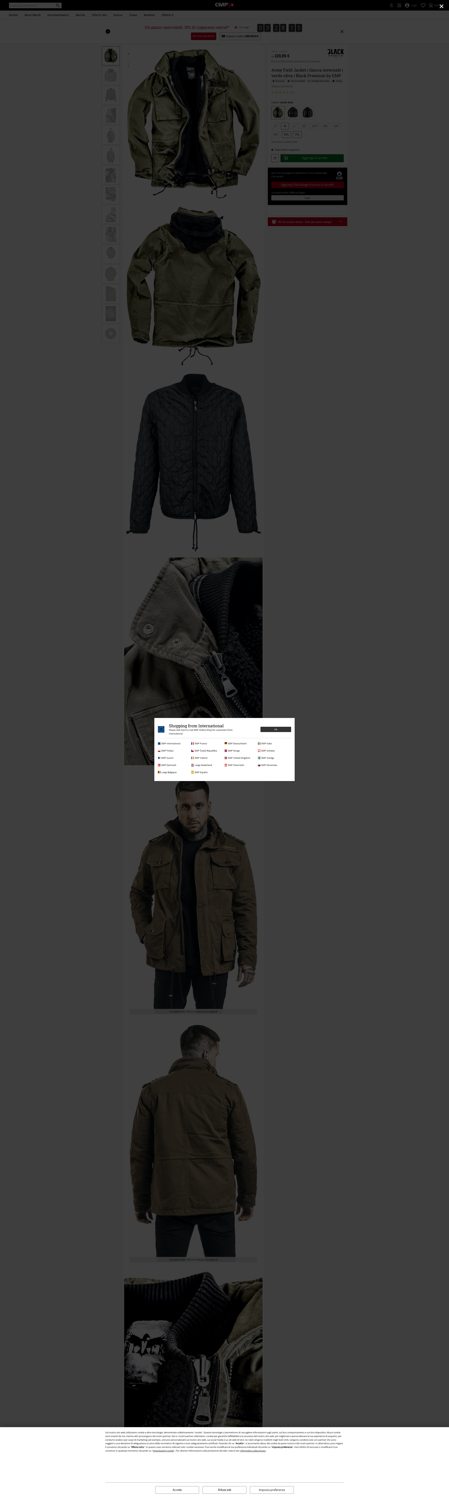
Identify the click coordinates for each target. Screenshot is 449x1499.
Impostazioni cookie (163, 1450)
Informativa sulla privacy (253, 1450)
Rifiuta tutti (224, 1489)
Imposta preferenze (272, 1490)
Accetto (177, 1489)
